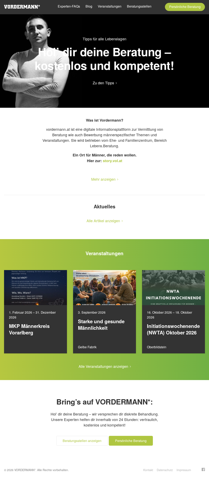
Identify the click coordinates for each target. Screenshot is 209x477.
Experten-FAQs (69, 6)
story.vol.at (112, 160)
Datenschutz (165, 470)
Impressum (184, 470)
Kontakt (148, 470)
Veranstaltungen (109, 6)
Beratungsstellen (139, 6)
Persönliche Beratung (185, 6)
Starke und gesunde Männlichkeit (101, 324)
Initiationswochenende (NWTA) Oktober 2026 (173, 329)
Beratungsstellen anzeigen (82, 440)
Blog (89, 6)
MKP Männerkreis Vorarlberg (29, 329)
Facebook (203, 469)
